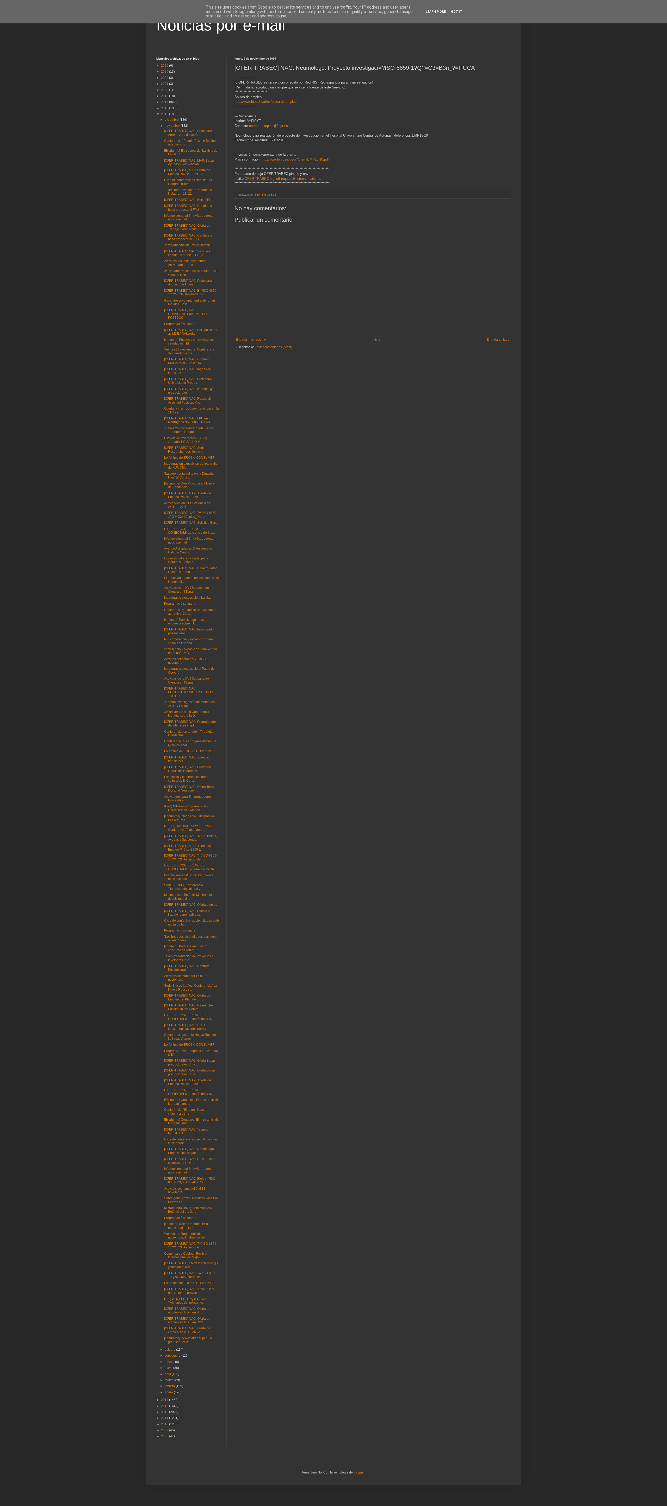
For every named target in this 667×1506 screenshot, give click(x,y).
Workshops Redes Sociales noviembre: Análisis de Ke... (185, 1235)
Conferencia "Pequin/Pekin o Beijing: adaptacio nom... (190, 142)
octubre (170, 1349)
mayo (169, 1368)
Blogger (359, 1472)
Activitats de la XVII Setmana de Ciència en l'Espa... (186, 589)
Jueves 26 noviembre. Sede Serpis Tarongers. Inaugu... (189, 430)
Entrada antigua (498, 339)
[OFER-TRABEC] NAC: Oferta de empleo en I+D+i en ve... (187, 1330)
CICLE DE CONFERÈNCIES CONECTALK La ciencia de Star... (189, 530)
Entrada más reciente (251, 339)
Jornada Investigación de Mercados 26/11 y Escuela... (189, 703)
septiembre (173, 1355)
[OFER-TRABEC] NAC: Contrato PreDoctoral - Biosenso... (186, 361)
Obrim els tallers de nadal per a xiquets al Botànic (186, 560)
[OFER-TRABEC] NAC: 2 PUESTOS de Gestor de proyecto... (189, 1290)
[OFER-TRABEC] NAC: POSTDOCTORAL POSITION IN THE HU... (188, 692)
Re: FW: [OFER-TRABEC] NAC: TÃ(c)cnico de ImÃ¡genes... (186, 1300)
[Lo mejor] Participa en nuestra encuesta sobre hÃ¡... (185, 621)
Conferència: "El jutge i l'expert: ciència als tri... (186, 1111)
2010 (165, 1424)
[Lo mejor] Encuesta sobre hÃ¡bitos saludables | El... (189, 341)
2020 (165, 90)
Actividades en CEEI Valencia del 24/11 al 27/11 (187, 505)
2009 (165, 1430)
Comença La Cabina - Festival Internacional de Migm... (185, 1255)
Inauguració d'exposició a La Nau (188, 597)
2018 (165, 96)
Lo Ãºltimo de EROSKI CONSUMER (189, 458)
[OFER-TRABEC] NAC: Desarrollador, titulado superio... (190, 570)
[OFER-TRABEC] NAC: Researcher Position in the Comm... (189, 1007)
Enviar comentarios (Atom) (273, 347)
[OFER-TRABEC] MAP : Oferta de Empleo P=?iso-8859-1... (187, 495)
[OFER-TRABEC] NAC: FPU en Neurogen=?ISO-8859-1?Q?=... (188, 420)
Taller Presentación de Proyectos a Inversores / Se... (188, 958)
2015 (165, 114)
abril (168, 1374)
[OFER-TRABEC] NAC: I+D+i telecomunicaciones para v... (186, 1027)
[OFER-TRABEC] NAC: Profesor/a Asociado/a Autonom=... (188, 282)
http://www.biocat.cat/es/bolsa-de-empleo (265, 102)
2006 (165, 1436)
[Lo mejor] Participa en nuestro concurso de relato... (185, 948)
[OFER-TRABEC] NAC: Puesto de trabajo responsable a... (188, 912)
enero (169, 1392)
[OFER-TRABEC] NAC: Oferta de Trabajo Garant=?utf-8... (187, 227)
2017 (165, 102)
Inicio (376, 339)
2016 (165, 108)
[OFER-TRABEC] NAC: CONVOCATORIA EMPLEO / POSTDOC (186, 314)
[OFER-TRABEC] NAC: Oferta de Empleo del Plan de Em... (187, 997)
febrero (170, 1386)
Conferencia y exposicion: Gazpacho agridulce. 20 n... (190, 611)
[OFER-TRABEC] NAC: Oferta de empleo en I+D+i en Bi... (187, 1310)
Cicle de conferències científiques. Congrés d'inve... (188, 182)
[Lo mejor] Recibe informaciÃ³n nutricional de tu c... (186, 1225)
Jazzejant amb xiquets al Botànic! (187, 245)
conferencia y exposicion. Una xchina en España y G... (190, 651)
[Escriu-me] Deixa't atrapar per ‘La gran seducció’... (188, 1340)
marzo (169, 1380)
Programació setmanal (180, 324)
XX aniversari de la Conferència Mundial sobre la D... (186, 713)
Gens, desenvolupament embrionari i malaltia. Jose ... (190, 302)
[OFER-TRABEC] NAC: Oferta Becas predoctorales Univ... (189, 1062)
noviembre (173, 125)
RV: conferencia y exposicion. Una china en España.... (188, 641)
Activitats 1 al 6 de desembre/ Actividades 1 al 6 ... (185, 262)
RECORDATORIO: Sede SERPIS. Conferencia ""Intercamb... (188, 828)
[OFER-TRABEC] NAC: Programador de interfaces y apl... (190, 723)
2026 (165, 65)
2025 (165, 71)
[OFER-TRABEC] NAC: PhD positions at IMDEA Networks (190, 331)
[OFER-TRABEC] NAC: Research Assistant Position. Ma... (187, 400)
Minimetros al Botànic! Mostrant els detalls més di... (188, 896)
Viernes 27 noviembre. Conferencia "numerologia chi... (189, 351)
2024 (165, 78)
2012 (165, 1412)
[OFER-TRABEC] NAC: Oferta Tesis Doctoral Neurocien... (189, 788)
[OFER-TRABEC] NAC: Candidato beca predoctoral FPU (188, 207)
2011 (165, 1418)
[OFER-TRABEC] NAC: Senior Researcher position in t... (185, 449)
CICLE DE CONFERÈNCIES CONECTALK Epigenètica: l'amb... (190, 867)
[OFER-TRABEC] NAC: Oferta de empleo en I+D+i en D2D (187, 1320)
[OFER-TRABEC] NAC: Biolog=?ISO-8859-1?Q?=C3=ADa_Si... (190, 1180)
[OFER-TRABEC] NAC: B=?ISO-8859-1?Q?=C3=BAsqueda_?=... (191, 292)
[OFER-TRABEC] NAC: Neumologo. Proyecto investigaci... (189, 1150)
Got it (456, 12)
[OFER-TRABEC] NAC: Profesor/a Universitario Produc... (188, 381)
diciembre (172, 120)
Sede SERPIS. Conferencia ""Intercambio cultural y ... (183, 887)
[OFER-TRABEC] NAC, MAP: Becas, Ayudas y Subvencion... (189, 162)
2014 (165, 1400)
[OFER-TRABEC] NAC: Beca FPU (188, 200)
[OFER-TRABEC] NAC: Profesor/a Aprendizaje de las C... (188, 132)
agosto (170, 1362)
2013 (165, 1406)
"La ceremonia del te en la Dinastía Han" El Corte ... (189, 475)
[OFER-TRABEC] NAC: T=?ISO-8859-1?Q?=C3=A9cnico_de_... (190, 857)
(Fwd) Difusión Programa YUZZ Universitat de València (186, 808)
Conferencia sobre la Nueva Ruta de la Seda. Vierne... (190, 1036)
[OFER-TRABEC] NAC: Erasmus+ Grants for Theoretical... (188, 769)
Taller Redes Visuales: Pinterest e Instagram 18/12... (188, 191)
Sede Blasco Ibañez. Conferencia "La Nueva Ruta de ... (190, 987)
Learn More (436, 12)
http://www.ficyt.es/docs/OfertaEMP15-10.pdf (295, 159)
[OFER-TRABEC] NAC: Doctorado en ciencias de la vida (190, 1160)
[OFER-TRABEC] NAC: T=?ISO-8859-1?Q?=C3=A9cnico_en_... (190, 1245)
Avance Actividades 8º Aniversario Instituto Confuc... (188, 550)
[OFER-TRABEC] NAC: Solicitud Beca (191, 523)
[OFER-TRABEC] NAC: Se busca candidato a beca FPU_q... (187, 253)
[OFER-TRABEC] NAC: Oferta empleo (190, 905)
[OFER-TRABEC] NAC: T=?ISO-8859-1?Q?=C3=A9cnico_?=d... (190, 514)
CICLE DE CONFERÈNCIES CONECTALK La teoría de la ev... (189, 1017)
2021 (165, 84)
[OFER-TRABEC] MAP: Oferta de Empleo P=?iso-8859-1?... (187, 172)
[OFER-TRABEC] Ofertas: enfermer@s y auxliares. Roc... (191, 1265)
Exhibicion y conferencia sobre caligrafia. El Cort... (186, 778)
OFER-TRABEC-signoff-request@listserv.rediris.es (283, 179)
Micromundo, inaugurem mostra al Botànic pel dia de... (188, 1210)
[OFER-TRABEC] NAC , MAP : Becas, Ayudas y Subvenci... (190, 837)
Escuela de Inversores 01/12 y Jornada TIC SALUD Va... (185, 440)
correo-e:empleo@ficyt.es (268, 126)
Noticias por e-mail (220, 25)
